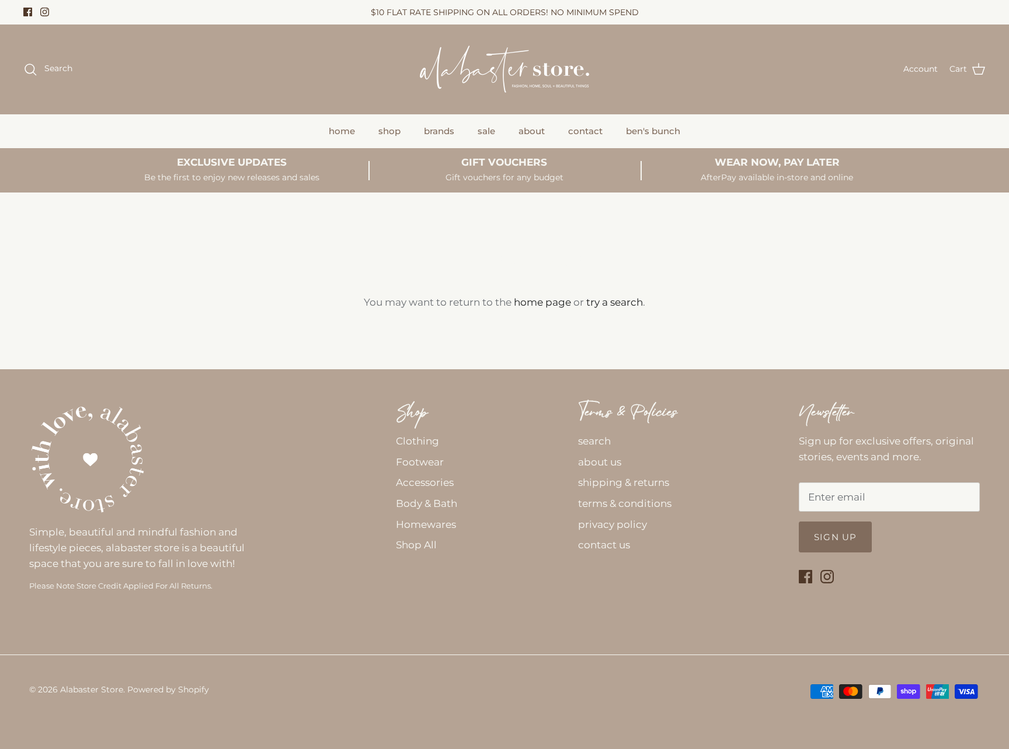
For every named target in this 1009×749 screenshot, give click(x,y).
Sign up (835, 536)
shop (389, 130)
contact (585, 130)
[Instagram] (44, 12)
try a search (614, 302)
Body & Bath (426, 503)
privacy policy (612, 524)
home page (542, 302)
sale (486, 130)
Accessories (425, 482)
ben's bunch (653, 130)
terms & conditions (624, 503)
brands (439, 130)
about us (599, 462)
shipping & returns (623, 482)
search (594, 441)
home (342, 130)
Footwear (420, 462)
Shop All (416, 545)
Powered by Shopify (168, 689)
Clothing (417, 441)
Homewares (426, 524)
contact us (604, 545)
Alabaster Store (91, 689)
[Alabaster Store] (504, 69)
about (532, 130)
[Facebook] (27, 12)
